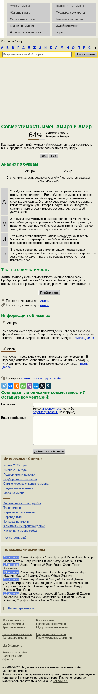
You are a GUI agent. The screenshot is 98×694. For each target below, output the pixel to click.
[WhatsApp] (23, 386)
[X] (42, 386)
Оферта (7, 659)
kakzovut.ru (60, 681)
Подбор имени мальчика (20, 479)
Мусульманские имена (70, 12)
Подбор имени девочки (19, 474)
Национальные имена (18, 488)
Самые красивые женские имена (25, 483)
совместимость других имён (41, 378)
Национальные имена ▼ (26, 32)
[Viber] (29, 386)
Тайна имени (12, 507)
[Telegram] (4, 386)
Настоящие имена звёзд (20, 530)
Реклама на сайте (14, 652)
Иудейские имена (67, 25)
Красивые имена (13, 627)
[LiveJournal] (48, 386)
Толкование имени (16, 521)
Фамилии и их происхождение (24, 526)
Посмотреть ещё (14, 537)
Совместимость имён (17, 634)
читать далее (84, 338)
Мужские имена (20, 6)
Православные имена (70, 6)
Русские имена (46, 620)
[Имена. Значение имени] (2, 19)
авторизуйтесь (51, 408)
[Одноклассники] (16, 386)
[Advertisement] (49, 90)
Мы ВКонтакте (12, 645)
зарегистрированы (45, 412)
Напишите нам (12, 656)
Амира (44, 305)
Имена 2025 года (15, 465)
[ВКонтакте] (10, 386)
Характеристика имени (19, 512)
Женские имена (20, 12)
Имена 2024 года (15, 470)
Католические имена (69, 19)
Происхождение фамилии (54, 637)
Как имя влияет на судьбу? (22, 503)
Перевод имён (13, 517)
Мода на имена (13, 493)
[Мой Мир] (36, 386)
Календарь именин (22, 25)
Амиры (44, 300)
